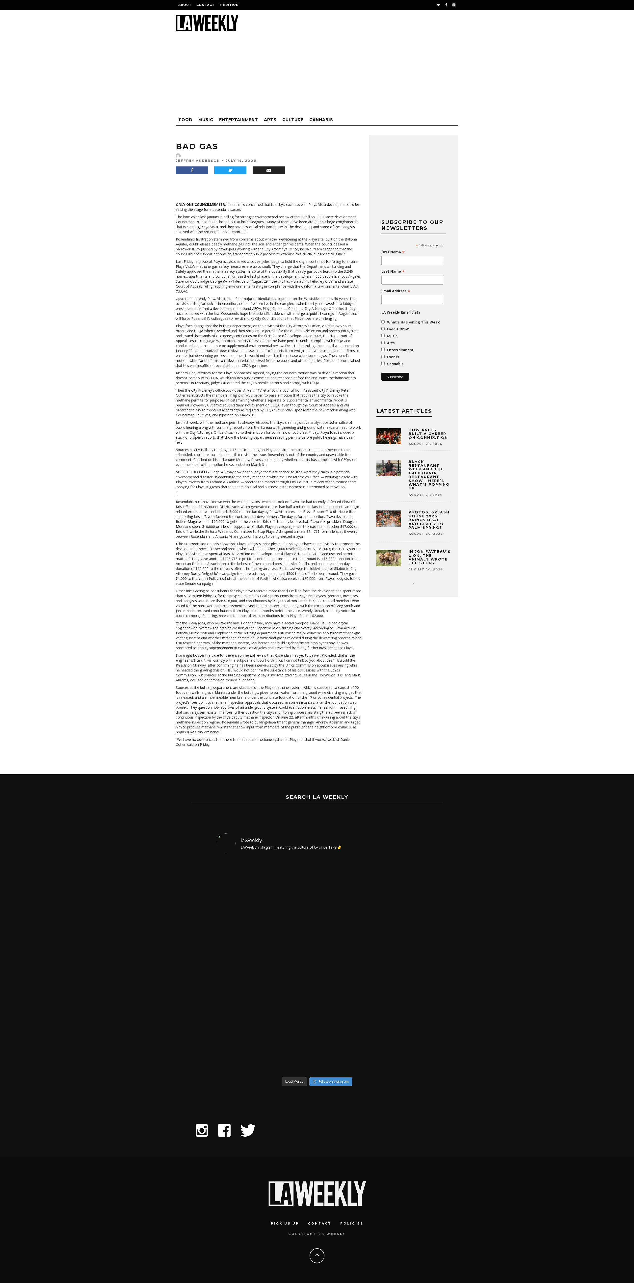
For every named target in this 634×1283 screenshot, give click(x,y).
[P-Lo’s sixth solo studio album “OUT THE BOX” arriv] (394, 966)
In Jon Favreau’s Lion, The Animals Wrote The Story (430, 557)
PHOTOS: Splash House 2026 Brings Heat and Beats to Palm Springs (429, 520)
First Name (393, 252)
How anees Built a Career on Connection (428, 434)
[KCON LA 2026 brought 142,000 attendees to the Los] (342, 966)
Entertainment (238, 119)
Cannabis (321, 119)
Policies (351, 1223)
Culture (292, 119)
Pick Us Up (285, 1223)
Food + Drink (398, 329)
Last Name (393, 271)
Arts (270, 119)
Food (185, 119)
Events (393, 356)
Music (205, 119)
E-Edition (229, 5)
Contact (205, 5)
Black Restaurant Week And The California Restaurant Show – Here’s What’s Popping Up (429, 475)
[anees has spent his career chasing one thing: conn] (240, 966)
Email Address (396, 291)
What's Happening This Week (413, 322)
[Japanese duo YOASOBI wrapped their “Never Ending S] (291, 966)
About (184, 5)
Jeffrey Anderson (198, 160)
